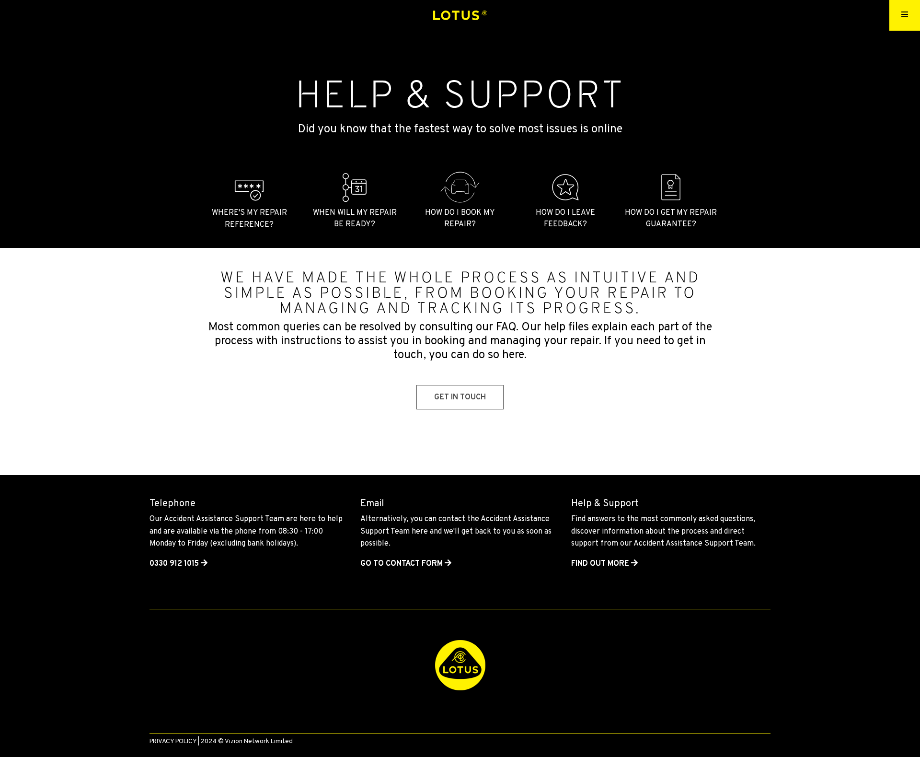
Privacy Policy (173, 741)
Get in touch (460, 397)
